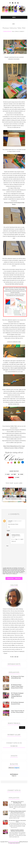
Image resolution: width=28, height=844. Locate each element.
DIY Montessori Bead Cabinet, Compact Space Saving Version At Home (17, 812)
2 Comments (21, 31)
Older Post (18, 578)
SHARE (7, 474)
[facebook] (10, 3)
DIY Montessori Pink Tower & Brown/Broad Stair (17, 802)
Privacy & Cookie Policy (14, 841)
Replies (8, 530)
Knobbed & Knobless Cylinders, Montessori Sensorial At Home (17, 830)
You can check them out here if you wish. (14, 283)
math (13, 23)
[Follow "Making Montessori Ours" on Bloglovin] (14, 768)
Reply (7, 545)
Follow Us (14, 775)
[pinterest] (12, 3)
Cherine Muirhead (7, 31)
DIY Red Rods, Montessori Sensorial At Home (17, 821)
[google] (18, 3)
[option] (14, 496)
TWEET (14, 474)
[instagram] (15, 3)
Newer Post (10, 578)
